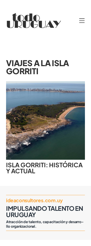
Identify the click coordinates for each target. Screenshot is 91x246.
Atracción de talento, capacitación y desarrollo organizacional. (44, 223)
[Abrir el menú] (82, 21)
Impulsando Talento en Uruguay (44, 211)
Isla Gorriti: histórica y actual (44, 168)
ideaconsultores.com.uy (34, 200)
